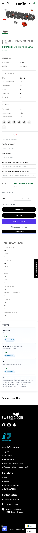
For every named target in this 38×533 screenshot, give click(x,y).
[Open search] (10, 3)
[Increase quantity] (28, 198)
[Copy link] (4, 122)
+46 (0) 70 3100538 (12, 504)
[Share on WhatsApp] (19, 122)
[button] (19, 231)
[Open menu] (3, 3)
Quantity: (5, 198)
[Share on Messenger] (24, 122)
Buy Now (19, 215)
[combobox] (31, 531)
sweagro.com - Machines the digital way (17, 47)
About (6, 477)
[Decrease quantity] (16, 198)
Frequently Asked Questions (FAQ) (16, 467)
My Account (8, 456)
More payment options (19, 227)
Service (6, 481)
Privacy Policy (9, 459)
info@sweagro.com (12, 499)
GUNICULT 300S (10, 489)
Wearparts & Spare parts (12, 485)
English (29, 531)
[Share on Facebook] (9, 122)
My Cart (6, 452)
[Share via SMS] (4, 127)
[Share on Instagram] (14, 122)
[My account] (29, 3)
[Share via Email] (29, 122)
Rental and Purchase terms (13, 463)
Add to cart (19, 209)
